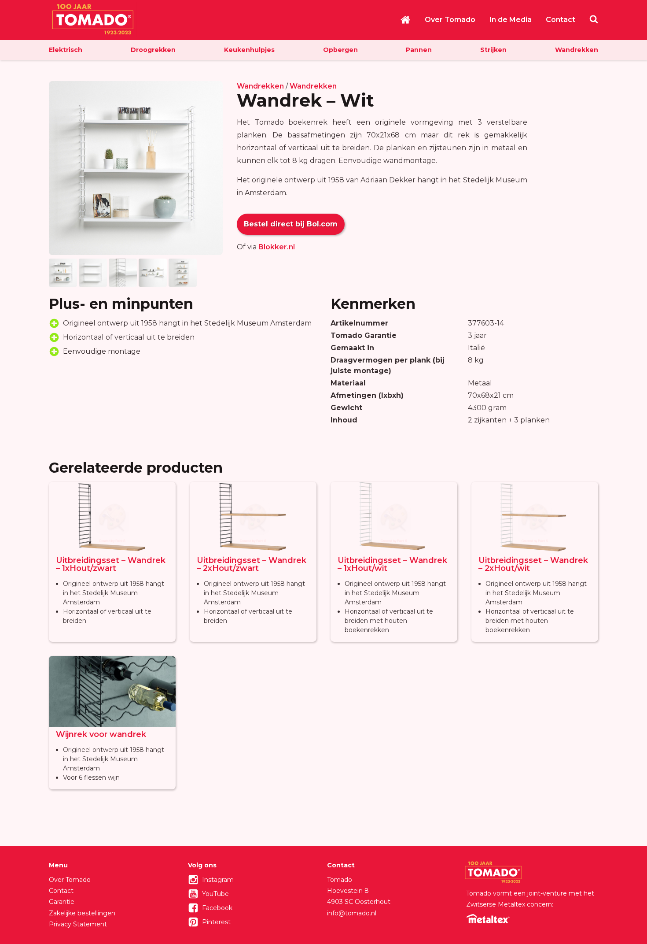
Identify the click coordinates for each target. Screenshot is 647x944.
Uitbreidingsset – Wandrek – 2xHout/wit (533, 564)
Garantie (61, 902)
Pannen (419, 50)
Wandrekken (576, 50)
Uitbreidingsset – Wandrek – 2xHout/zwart (251, 564)
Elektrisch (65, 50)
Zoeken (593, 19)
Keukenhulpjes (249, 50)
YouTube (215, 894)
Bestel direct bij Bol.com (291, 224)
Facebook (217, 908)
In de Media (510, 19)
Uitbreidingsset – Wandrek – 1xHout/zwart (110, 564)
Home (405, 20)
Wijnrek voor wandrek (101, 734)
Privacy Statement (78, 924)
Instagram (218, 880)
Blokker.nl (276, 247)
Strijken (493, 50)
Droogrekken (153, 50)
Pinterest (216, 922)
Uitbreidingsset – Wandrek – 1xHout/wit (392, 564)
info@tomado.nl (351, 913)
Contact (560, 19)
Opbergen (340, 50)
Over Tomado (450, 19)
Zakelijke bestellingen (82, 913)
